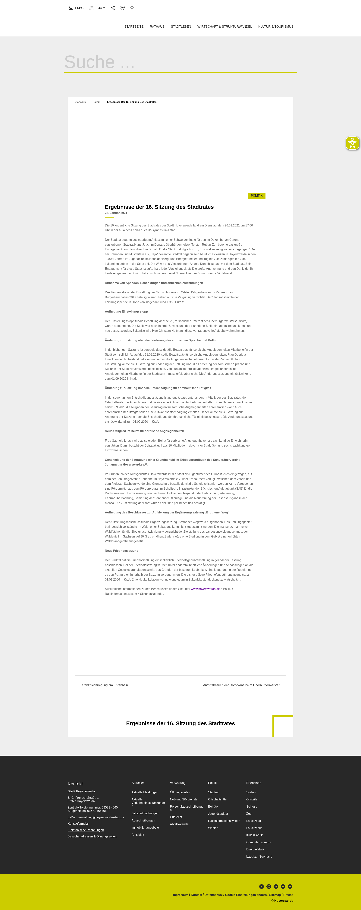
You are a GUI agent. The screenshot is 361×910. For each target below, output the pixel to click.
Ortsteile (251, 799)
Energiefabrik (255, 849)
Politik (96, 102)
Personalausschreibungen (186, 808)
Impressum (180, 894)
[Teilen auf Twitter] (245, 216)
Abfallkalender (179, 824)
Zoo (249, 813)
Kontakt (196, 894)
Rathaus (157, 26)
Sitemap (275, 894)
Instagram (268, 887)
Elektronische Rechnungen (86, 830)
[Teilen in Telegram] (259, 214)
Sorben (251, 792)
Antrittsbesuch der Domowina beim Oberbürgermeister (241, 685)
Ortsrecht (176, 817)
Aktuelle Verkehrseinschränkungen (148, 803)
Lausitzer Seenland (259, 856)
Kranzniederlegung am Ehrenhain (104, 685)
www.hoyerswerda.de (205, 589)
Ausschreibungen (143, 820)
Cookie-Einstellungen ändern (246, 894)
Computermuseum (258, 842)
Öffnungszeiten (180, 792)
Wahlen (213, 828)
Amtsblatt (138, 834)
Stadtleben (181, 26)
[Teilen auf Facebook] (238, 216)
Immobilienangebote (145, 827)
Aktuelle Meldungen (145, 792)
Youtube (283, 887)
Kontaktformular (78, 823)
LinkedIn (276, 887)
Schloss (251, 806)
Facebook (261, 887)
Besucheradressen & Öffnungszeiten (92, 836)
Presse (288, 894)
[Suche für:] (180, 67)
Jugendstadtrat (218, 813)
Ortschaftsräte (217, 799)
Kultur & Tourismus (275, 26)
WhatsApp (290, 887)
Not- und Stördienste (183, 799)
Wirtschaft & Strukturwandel (224, 26)
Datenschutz (214, 894)
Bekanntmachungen (145, 813)
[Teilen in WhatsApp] (252, 216)
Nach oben (180, 714)
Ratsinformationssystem (224, 820)
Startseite (133, 26)
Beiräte (213, 806)
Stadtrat (213, 792)
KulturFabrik (254, 835)
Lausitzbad (253, 820)
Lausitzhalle (254, 828)
